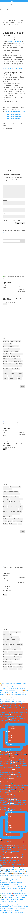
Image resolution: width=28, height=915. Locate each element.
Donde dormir (6, 356)
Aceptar (2, 869)
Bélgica (20, 22)
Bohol (9, 822)
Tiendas (10, 376)
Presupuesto (12, 366)
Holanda (8, 777)
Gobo (6, 22)
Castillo (11, 351)
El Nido (10, 827)
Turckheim (13, 774)
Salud (10, 371)
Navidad (16, 363)
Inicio (5, 706)
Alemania (8, 713)
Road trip (5, 371)
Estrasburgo (14, 762)
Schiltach (13, 728)
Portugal (8, 801)
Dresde (10, 717)
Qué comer (19, 366)
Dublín (10, 794)
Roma (9, 790)
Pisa (9, 787)
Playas (20, 363)
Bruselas (10, 41)
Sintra (9, 808)
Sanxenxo (20, 373)
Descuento (12, 353)
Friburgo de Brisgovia (16, 724)
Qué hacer (5, 368)
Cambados (5, 351)
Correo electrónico (8, 207)
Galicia (18, 356)
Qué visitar (17, 368)
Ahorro (11, 341)
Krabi (9, 841)
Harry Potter (13, 358)
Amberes (19, 41)
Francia (8, 751)
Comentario (6, 184)
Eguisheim (13, 760)
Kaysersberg (14, 765)
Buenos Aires (11, 847)
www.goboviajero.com (16, 857)
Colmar (12, 757)
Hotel (19, 358)
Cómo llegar (6, 353)
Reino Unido (9, 810)
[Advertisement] (14, 153)
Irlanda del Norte (12, 799)
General (6, 709)
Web (4, 213)
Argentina (8, 845)
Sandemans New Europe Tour (9, 373)
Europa (8, 24)
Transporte (19, 376)
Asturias (10, 744)
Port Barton (11, 830)
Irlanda (8, 792)
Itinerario (10, 361)
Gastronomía (6, 358)
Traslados (5, 378)
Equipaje (13, 356)
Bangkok (10, 836)
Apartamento (6, 348)
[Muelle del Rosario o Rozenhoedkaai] (14, 68)
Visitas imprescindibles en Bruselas (12, 114)
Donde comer (20, 353)
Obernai (13, 769)
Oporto (10, 805)
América (6, 843)
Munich (10, 719)
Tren (16, 378)
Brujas (4, 24)
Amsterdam (11, 778)
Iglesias (5, 361)
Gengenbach (14, 726)
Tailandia (8, 834)
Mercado (5, 363)
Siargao (10, 832)
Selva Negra (11, 722)
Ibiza (9, 749)
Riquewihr (13, 772)
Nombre (5, 200)
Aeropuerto (6, 341)
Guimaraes (11, 803)
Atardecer (13, 348)
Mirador (11, 363)
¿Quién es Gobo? (8, 852)
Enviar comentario (20, 223)
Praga (9, 816)
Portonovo (5, 366)
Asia (5, 819)
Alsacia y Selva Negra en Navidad (10, 346)
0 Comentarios (15, 24)
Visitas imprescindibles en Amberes (12, 116)
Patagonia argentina (13, 850)
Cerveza (16, 351)
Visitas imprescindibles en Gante (12, 118)
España (8, 742)
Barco (18, 348)
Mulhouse (13, 767)
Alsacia (10, 753)
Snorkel (5, 376)
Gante (14, 41)
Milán (9, 785)
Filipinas (8, 821)
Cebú (9, 825)
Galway (10, 796)
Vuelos (19, 378)
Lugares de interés (18, 361)
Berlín (9, 715)
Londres (10, 812)
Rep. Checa (9, 815)
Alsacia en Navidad (7, 343)
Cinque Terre (11, 783)
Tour (14, 376)
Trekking (11, 378)
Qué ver (11, 368)
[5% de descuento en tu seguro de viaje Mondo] (14, 278)
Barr (12, 755)
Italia (7, 781)
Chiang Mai (11, 839)
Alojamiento (17, 341)
